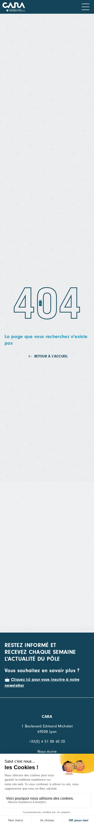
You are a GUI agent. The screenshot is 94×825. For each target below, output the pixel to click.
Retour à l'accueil (51, 356)
